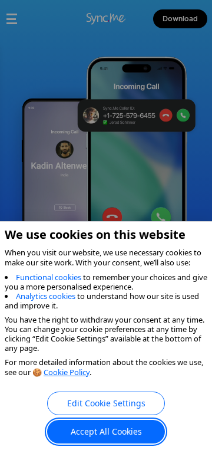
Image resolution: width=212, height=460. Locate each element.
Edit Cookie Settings (106, 403)
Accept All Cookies (106, 431)
